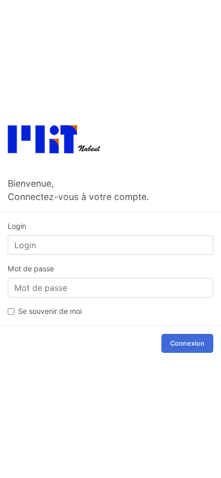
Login (17, 226)
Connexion (187, 343)
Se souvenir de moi (50, 311)
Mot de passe (31, 268)
